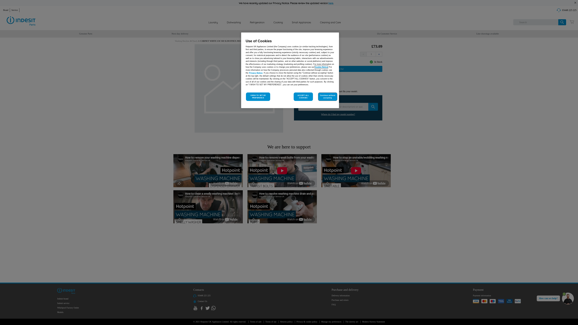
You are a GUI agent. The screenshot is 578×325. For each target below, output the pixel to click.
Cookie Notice (321, 67)
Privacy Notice (256, 73)
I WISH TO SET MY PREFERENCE (258, 96)
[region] (290, 70)
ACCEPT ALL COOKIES (303, 96)
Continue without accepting (327, 96)
